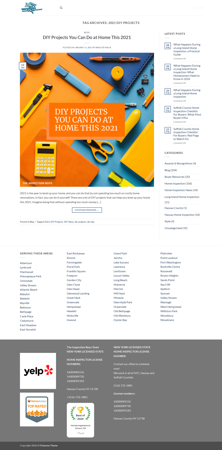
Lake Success (121, 262)
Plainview (166, 253)
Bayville (24, 303)
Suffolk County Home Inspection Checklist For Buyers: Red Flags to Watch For (186, 133)
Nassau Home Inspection (179, 214)
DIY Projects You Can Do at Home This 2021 (87, 37)
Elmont (71, 257)
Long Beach (120, 280)
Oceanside (120, 306)
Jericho (118, 257)
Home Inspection (175, 183)
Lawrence (119, 266)
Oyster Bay (120, 320)
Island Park (120, 253)
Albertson (26, 263)
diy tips (90, 221)
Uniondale (26, 280)
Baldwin (25, 298)
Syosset (165, 293)
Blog (87, 32)
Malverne (119, 284)
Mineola (118, 297)
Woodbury (166, 315)
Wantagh (165, 302)
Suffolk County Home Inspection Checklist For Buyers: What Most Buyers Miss (187, 112)
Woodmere (167, 320)
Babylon (25, 294)
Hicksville (72, 315)
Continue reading (87, 210)
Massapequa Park (30, 276)
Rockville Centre (170, 266)
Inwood (71, 320)
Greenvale (73, 302)
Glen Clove (73, 284)
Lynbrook (25, 267)
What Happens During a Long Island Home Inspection (186, 93)
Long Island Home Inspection (182, 196)
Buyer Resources (175, 176)
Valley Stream (28, 285)
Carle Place (26, 316)
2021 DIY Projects (53, 221)
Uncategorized (173, 228)
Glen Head (73, 288)
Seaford (165, 288)
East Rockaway (76, 253)
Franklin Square (76, 271)
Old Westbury (122, 315)
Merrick (118, 288)
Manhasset (26, 271)
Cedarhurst (27, 320)
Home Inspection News (178, 190)
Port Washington (170, 262)
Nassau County (174, 207)
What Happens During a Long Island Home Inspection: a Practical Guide (186, 49)
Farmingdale (74, 262)
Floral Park (73, 266)
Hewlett (71, 311)
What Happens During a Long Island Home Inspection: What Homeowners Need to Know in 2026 (186, 72)
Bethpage (25, 311)
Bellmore (25, 307)
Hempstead (74, 306)
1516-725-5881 (78, 397)
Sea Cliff (165, 284)
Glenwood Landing (78, 293)
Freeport (72, 275)
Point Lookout (169, 257)
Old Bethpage (122, 311)
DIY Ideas (69, 221)
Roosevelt (166, 271)
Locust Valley (121, 275)
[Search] (61, 8)
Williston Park (168, 311)
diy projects (80, 221)
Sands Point (167, 280)
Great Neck (73, 297)
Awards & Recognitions (178, 163)
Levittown (120, 271)
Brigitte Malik (103, 47)
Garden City (74, 280)
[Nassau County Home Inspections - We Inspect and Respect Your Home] (37, 8)
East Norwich (28, 329)
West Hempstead (170, 306)
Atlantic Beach (28, 289)
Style (167, 221)
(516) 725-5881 (123, 385)
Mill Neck (119, 293)
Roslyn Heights (169, 275)
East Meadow (28, 325)
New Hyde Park (123, 302)
